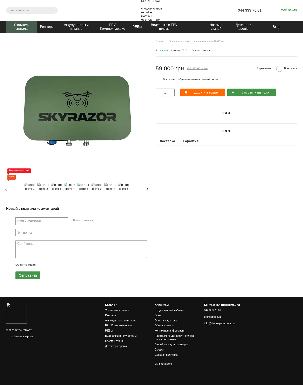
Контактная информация (170, 330)
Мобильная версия (21, 336)
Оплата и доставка (166, 320)
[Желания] (286, 27)
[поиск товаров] (54, 10)
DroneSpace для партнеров (171, 344)
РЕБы (137, 26)
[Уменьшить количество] (159, 92)
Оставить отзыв (201, 50)
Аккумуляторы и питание (76, 26)
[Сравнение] (295, 27)
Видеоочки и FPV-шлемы (164, 26)
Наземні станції (216, 26)
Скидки (159, 349)
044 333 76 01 (250, 10)
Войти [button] (166, 79)
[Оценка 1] (42, 264)
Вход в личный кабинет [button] (169, 310)
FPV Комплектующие (112, 26)
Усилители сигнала (21, 26)
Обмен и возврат (165, 325)
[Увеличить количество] (171, 92)
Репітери (47, 26)
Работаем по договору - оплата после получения (174, 337)
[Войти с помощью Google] (105, 220)
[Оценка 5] (69, 264)
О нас (158, 315)
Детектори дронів (243, 26)
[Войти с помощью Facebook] (98, 220)
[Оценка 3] (55, 264)
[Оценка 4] (62, 264)
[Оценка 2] (49, 264)
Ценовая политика (166, 354)
